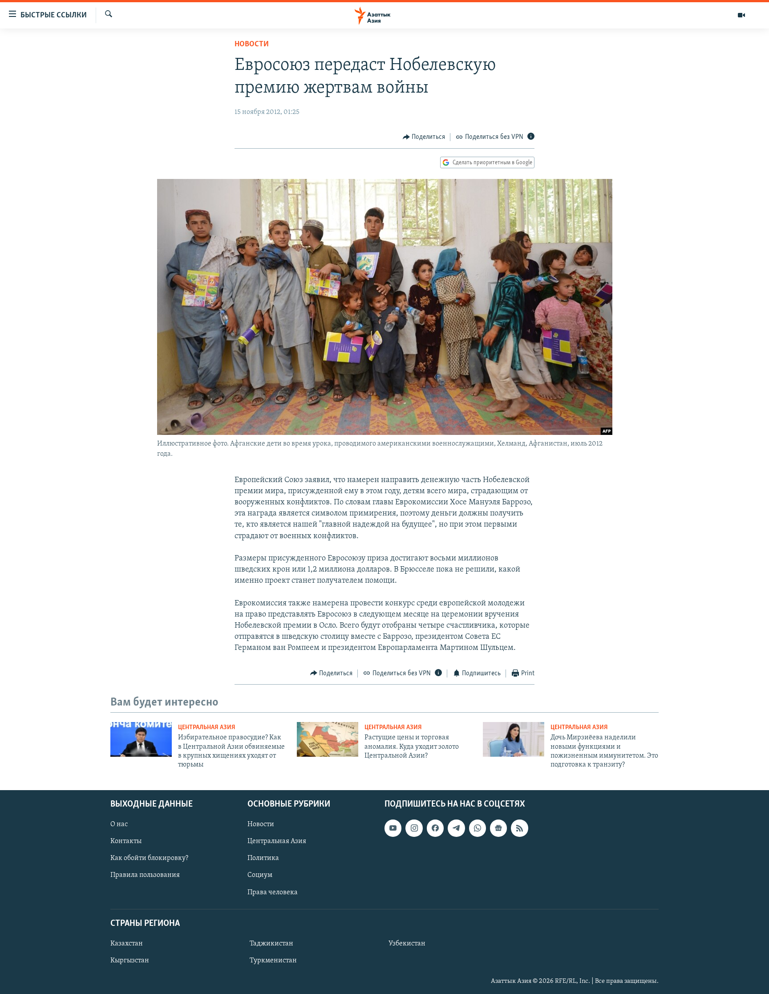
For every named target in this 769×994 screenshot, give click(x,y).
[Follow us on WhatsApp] (477, 828)
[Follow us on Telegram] (456, 828)
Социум (259, 875)
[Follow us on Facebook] (435, 828)
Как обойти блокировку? (149, 858)
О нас (119, 824)
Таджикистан (271, 943)
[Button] (424, 137)
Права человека (272, 892)
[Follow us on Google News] (498, 828)
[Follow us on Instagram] (413, 828)
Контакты (126, 841)
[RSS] (519, 828)
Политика (263, 858)
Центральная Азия (206, 727)
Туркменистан (273, 960)
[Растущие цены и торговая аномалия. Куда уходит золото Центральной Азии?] (327, 739)
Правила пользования (145, 875)
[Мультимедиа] (741, 15)
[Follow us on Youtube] (392, 828)
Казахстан (126, 943)
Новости (252, 45)
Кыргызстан (129, 960)
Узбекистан (407, 943)
